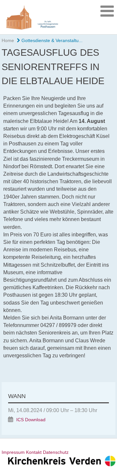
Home (8, 40)
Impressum (13, 452)
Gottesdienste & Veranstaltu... (51, 40)
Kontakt (34, 452)
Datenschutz (56, 452)
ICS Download (31, 419)
